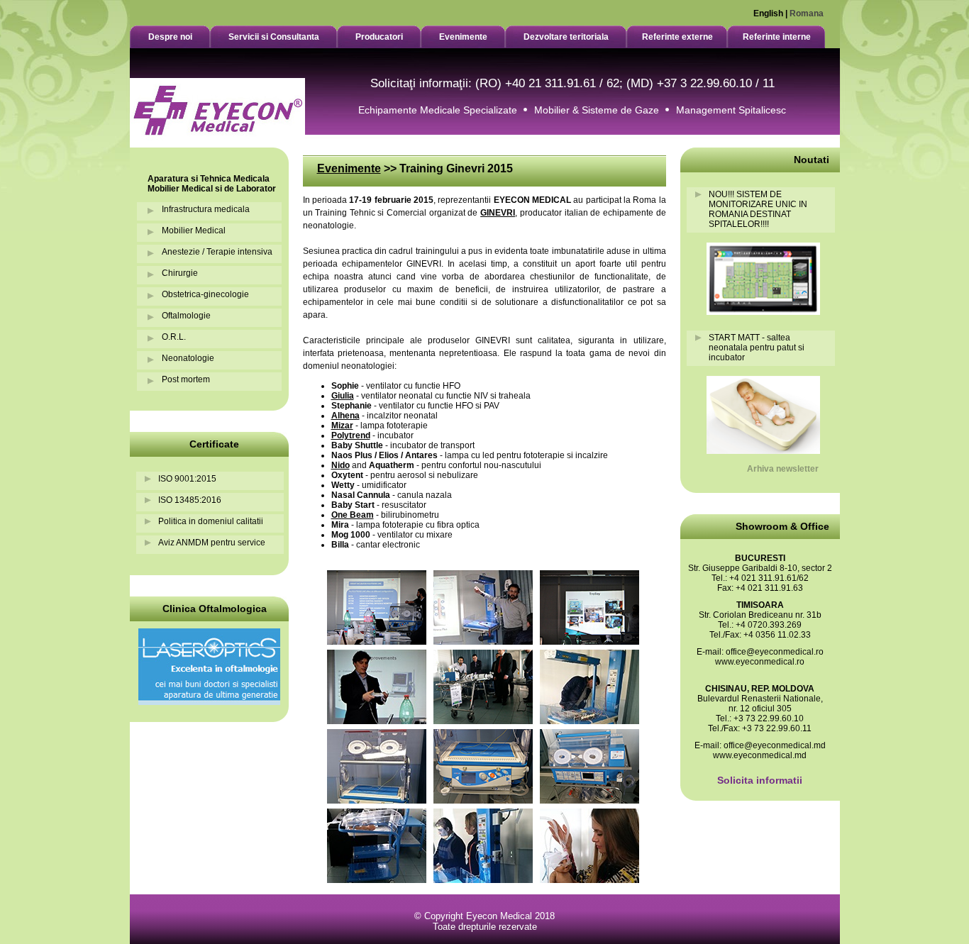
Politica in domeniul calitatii (210, 521)
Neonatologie (188, 358)
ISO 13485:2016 (189, 500)
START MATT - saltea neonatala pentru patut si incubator (756, 347)
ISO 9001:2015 (187, 479)
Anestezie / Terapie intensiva (217, 252)
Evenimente (349, 168)
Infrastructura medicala (206, 209)
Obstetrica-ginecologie (205, 294)
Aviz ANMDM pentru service (211, 543)
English (768, 13)
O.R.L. (174, 337)
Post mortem (186, 379)
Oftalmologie (186, 316)
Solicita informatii (759, 780)
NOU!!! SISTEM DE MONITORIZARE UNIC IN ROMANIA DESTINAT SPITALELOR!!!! (758, 209)
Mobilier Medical (194, 230)
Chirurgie (180, 273)
